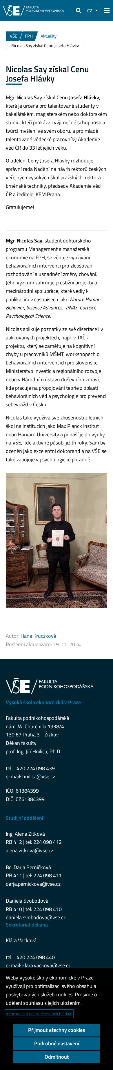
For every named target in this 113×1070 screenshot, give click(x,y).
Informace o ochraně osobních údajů (39, 1013)
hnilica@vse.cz (38, 776)
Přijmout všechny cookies (56, 1030)
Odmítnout (57, 1057)
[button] (78, 10)
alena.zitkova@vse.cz (29, 850)
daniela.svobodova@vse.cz (36, 917)
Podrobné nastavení (56, 1043)
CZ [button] (89, 10)
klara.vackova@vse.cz (46, 965)
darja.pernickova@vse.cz (33, 884)
